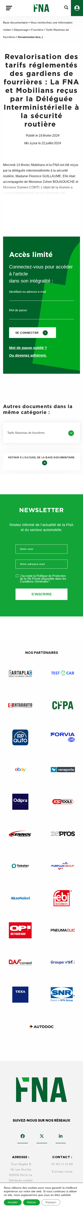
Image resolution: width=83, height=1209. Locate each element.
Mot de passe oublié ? (28, 348)
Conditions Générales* (35, 581)
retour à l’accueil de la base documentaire (41, 457)
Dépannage (21, 29)
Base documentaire (15, 22)
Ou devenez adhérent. (28, 355)
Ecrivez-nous (62, 1171)
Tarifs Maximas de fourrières (26, 432)
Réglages (51, 1202)
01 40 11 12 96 (62, 1164)
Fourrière (37, 29)
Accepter (13, 1202)
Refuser (31, 1202)
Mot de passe (18, 310)
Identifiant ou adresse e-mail (27, 291)
